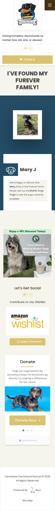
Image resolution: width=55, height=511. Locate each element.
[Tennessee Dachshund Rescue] (27, 14)
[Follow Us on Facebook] (25, 48)
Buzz (38, 490)
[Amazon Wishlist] (27, 321)
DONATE (29, 59)
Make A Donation (31, 341)
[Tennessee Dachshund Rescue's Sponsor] (27, 253)
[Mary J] (27, 124)
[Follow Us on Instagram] (30, 48)
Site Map (27, 500)
